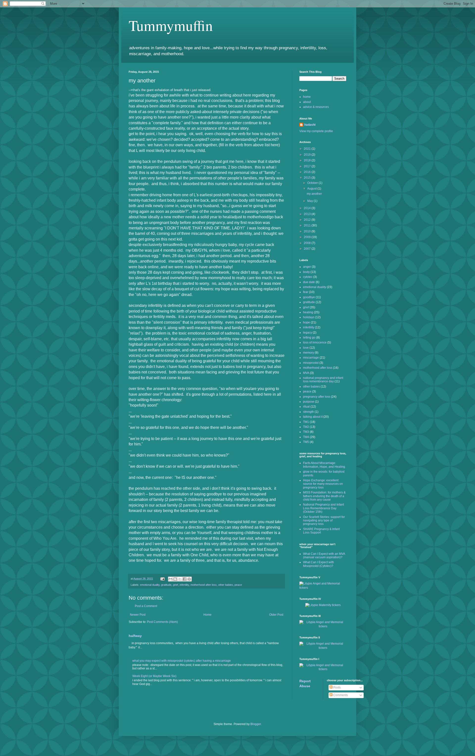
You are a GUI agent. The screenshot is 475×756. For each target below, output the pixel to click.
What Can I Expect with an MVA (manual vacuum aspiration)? (324, 555)
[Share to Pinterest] (189, 579)
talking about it (313, 416)
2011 (307, 225)
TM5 (306, 442)
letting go (309, 337)
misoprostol (311, 363)
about (307, 102)
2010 (307, 231)
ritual (306, 406)
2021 (307, 148)
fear (305, 292)
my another (314, 193)
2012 (307, 219)
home (307, 96)
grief (175, 584)
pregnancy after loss (316, 396)
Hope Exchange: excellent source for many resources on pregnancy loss (323, 484)
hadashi (309, 124)
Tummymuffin (171, 25)
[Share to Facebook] (184, 579)
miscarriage (311, 357)
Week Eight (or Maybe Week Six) (154, 676)
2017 (307, 166)
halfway (135, 636)
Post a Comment (146, 606)
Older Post (276, 614)
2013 (307, 214)
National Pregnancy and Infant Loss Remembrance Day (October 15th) (323, 508)
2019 (307, 154)
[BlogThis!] (175, 579)
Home (207, 614)
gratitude (166, 584)
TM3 (306, 432)
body (306, 272)
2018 (307, 160)
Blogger (255, 724)
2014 (307, 208)
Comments (340, 695)
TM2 (306, 427)
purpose (308, 401)
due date (309, 282)
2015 (307, 177)
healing (308, 312)
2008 (307, 243)
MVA (306, 373)
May (310, 201)
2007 (307, 248)
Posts (336, 687)
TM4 (306, 437)
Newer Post (137, 614)
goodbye (309, 297)
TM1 (306, 422)
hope (306, 322)
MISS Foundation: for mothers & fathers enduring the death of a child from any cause (324, 496)
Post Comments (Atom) (162, 622)
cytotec (307, 277)
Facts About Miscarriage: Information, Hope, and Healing (324, 464)
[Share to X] (179, 579)
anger (307, 266)
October (313, 183)
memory (308, 352)
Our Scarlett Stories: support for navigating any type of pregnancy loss (324, 520)
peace (238, 584)
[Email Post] (162, 578)
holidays (308, 317)
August (312, 188)
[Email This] (170, 579)
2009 (307, 237)
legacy (307, 332)
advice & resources (316, 107)
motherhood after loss (203, 584)
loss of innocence (315, 342)
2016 (307, 172)
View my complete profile (316, 131)
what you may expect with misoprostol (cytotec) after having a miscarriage (181, 660)
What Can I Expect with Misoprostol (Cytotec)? (318, 564)
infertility (184, 584)
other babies (225, 584)
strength (308, 412)
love (306, 347)
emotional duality (150, 584)
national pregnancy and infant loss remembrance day (323, 379)
